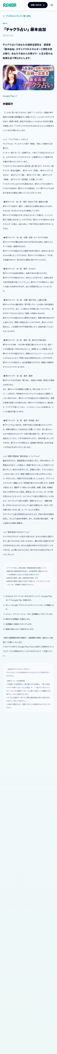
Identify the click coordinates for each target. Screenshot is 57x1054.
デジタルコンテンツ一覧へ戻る (18, 16)
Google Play (9, 96)
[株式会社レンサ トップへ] (9, 5)
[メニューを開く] (52, 5)
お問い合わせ (36, 5)
